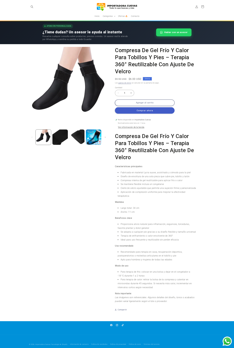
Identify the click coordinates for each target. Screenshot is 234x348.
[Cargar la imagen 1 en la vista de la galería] (43, 137)
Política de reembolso (99, 344)
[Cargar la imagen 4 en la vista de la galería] (93, 137)
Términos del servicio (152, 344)
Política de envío (135, 344)
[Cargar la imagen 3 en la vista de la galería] (77, 137)
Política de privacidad (118, 344)
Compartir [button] (122, 310)
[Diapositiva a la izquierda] (32, 137)
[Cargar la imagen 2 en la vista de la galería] (60, 137)
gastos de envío (124, 83)
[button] (32, 7)
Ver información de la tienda (131, 127)
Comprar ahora (145, 110)
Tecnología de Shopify (59, 344)
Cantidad (118, 88)
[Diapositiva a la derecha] (105, 137)
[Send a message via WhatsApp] (227, 341)
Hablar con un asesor (176, 32)
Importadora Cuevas (43, 344)
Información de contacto (79, 344)
